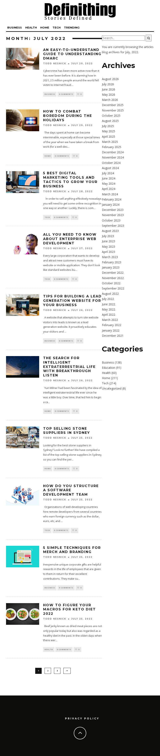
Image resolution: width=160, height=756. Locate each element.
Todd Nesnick (54, 63)
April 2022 (108, 315)
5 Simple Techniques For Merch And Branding (72, 550)
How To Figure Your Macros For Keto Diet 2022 (69, 609)
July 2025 (108, 126)
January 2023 (110, 267)
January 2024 (110, 205)
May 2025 (108, 131)
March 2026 (110, 100)
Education (108, 368)
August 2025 (110, 121)
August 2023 (110, 231)
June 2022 (108, 304)
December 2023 (113, 210)
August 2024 (110, 168)
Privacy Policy (82, 718)
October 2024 (111, 163)
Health (31, 27)
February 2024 (111, 199)
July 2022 (108, 299)
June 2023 (108, 241)
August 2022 (110, 294)
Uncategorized (111, 388)
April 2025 (108, 137)
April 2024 (108, 189)
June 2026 (108, 89)
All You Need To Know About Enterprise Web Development (70, 239)
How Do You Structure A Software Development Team (71, 490)
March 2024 (110, 194)
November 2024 (113, 157)
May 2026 (108, 95)
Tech (56, 27)
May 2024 (108, 184)
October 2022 (111, 283)
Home (44, 27)
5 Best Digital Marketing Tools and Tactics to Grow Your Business (70, 179)
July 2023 (108, 236)
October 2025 (111, 116)
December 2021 (113, 336)
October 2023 (111, 220)
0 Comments (66, 94)
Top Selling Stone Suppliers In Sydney (66, 431)
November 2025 (113, 110)
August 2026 (110, 79)
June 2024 (108, 178)
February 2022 (111, 325)
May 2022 (108, 309)
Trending (72, 27)
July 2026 (108, 84)
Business (14, 27)
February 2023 (111, 262)
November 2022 (113, 278)
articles (149, 47)
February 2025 (111, 147)
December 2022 (113, 273)
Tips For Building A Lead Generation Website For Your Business (72, 300)
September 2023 (113, 226)
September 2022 (113, 288)
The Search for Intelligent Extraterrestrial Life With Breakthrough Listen (69, 366)
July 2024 (108, 173)
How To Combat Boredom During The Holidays (67, 115)
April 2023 (108, 252)
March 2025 (110, 142)
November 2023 (113, 215)
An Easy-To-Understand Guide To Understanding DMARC (72, 54)
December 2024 (113, 152)
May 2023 (108, 247)
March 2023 (110, 257)
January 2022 (110, 330)
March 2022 (110, 320)
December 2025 (113, 105)
